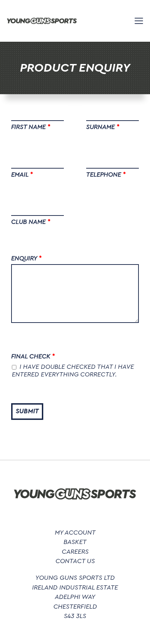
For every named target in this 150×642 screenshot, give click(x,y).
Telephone (105, 174)
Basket (75, 542)
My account (75, 532)
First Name (30, 127)
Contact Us (75, 561)
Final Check (32, 356)
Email (21, 174)
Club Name (30, 222)
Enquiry (26, 258)
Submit (27, 411)
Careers (75, 551)
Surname (102, 127)
